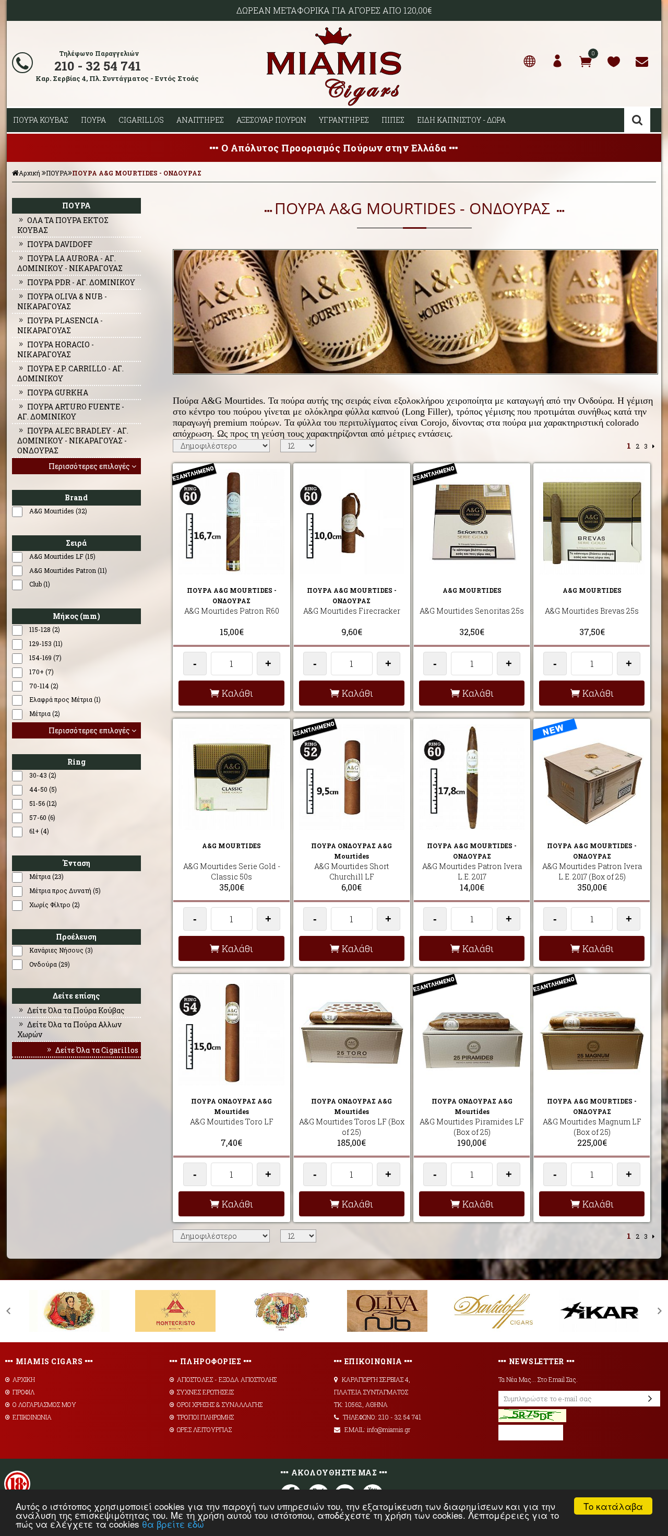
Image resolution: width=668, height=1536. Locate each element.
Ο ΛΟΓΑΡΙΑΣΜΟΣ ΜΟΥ (44, 1404)
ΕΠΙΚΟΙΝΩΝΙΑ (32, 1417)
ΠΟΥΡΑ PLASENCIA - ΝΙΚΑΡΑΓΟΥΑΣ (60, 325)
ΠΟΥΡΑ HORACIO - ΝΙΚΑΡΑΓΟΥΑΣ (55, 349)
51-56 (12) (43, 803)
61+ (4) (39, 831)
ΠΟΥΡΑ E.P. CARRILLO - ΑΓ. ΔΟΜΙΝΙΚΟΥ (70, 373)
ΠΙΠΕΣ (392, 120)
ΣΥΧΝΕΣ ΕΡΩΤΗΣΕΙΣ (205, 1392)
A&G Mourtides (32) (58, 511)
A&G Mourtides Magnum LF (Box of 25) (592, 1127)
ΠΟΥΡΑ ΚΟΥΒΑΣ (40, 120)
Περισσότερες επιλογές (89, 466)
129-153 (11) (46, 643)
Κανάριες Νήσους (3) (61, 950)
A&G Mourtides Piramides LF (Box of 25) (472, 1127)
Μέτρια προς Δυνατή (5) (65, 890)
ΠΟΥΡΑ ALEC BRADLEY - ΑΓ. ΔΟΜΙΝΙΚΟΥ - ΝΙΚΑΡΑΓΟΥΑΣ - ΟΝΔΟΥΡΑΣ (72, 440)
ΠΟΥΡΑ (93, 120)
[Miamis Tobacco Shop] (334, 104)
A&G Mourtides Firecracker (351, 611)
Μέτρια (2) (44, 713)
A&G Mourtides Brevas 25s (592, 611)
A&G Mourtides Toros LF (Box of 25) (351, 1127)
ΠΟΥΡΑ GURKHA (57, 392)
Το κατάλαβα (613, 1505)
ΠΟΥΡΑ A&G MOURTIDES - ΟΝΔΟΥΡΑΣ (136, 173)
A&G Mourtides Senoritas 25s (472, 611)
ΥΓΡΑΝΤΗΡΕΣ (344, 120)
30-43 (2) (42, 775)
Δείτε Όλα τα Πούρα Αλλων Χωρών (69, 1029)
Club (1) (39, 584)
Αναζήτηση (637, 120)
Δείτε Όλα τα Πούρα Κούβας (76, 1010)
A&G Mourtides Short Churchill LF (351, 871)
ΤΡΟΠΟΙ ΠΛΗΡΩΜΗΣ (205, 1417)
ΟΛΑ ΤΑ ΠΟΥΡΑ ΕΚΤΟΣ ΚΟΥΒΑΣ (63, 225)
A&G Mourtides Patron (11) (68, 570)
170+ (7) (41, 671)
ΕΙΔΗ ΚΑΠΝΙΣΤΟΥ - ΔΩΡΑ (461, 120)
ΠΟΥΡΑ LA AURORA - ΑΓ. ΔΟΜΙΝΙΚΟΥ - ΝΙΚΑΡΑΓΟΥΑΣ (70, 263)
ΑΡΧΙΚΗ (24, 1379)
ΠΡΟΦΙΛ (23, 1392)
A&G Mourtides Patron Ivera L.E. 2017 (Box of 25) (592, 871)
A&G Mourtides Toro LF (231, 1122)
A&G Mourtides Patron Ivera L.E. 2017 (472, 871)
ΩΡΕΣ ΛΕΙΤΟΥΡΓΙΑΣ (204, 1429)
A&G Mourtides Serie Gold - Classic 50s (231, 871)
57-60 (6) (42, 817)
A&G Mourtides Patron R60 (231, 611)
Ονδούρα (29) (49, 964)
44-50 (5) (43, 789)
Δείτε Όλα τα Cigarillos (96, 1050)
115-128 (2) (44, 629)
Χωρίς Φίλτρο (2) (54, 904)
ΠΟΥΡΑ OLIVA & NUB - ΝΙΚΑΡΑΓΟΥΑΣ (62, 301)
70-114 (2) (43, 686)
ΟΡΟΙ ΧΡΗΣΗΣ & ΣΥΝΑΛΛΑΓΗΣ (220, 1404)
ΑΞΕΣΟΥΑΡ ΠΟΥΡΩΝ (271, 120)
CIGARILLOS (141, 120)
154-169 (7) (45, 657)
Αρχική (29, 173)
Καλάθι (237, 693)
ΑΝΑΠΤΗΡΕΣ (200, 120)
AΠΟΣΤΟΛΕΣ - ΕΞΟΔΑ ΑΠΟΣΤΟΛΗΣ (227, 1379)
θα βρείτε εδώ (173, 1523)
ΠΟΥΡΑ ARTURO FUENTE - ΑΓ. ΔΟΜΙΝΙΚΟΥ (70, 411)
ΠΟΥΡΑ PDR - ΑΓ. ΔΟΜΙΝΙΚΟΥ (81, 282)
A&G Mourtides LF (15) (62, 556)
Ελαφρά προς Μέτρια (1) (65, 699)
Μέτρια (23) (46, 876)
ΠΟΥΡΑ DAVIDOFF (59, 244)
